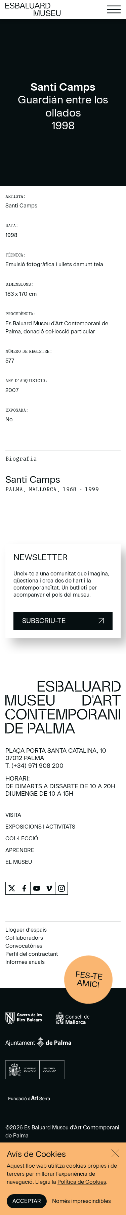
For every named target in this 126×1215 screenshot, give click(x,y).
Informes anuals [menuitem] (25, 962)
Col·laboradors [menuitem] (24, 938)
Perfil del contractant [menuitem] (31, 954)
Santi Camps (21, 205)
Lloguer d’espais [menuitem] (26, 930)
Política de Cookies (81, 1182)
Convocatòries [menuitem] (23, 946)
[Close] (115, 1153)
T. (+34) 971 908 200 (34, 765)
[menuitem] (13, 817)
